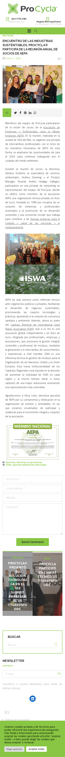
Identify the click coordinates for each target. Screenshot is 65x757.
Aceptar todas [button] (36, 749)
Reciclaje (40, 464)
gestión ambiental (23, 464)
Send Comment (32, 542)
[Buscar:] (32, 645)
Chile (9, 464)
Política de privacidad (17, 719)
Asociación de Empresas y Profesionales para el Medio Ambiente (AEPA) (32, 131)
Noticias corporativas (29, 462)
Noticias (8, 35)
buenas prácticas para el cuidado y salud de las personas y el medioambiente (32, 223)
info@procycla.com (16, 21)
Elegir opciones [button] (14, 749)
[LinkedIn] (32, 699)
